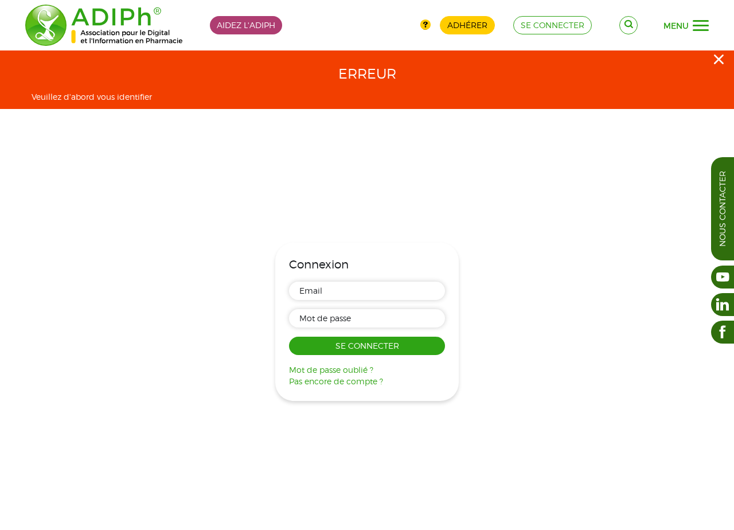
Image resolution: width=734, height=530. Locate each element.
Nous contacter (722, 209)
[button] (701, 26)
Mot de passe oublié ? (331, 370)
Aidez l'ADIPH (246, 25)
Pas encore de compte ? (336, 381)
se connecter (552, 25)
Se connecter (367, 345)
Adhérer (467, 25)
